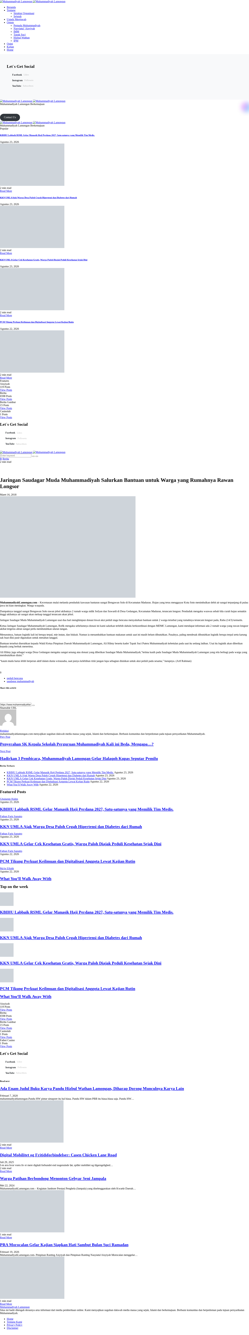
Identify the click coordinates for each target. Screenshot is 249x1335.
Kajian (10, 46)
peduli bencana (15, 678)
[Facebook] (1, 107)
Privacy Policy (14, 1325)
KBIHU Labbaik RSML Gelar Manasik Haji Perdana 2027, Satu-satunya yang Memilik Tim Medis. (47, 135)
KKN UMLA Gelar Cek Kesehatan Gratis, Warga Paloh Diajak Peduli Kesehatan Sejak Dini (43, 260)
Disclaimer (12, 1328)
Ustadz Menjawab (16, 19)
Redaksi (4, 730)
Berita (6, 458)
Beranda (11, 7)
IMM (16, 31)
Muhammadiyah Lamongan (15, 1307)
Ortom (10, 22)
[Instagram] (5, 107)
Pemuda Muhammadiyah (27, 25)
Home (10, 49)
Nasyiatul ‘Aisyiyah (24, 28)
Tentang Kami (14, 1321)
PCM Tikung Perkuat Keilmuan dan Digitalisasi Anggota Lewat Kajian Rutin (37, 322)
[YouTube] (9, 107)
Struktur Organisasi (24, 13)
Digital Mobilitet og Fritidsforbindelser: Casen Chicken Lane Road (58, 1155)
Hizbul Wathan (22, 37)
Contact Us (10, 117)
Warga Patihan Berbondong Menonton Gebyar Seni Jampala (53, 1178)
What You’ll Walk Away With (23, 784)
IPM (16, 40)
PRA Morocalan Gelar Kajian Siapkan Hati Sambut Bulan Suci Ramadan (64, 1245)
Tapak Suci (20, 34)
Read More (6, 191)
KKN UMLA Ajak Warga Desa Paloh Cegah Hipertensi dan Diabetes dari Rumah (38, 197)
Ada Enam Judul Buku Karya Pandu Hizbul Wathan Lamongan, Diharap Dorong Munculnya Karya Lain (92, 1088)
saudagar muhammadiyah (20, 681)
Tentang (11, 10)
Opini (10, 43)
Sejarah (18, 16)
